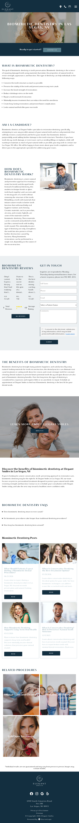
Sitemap (39, 813)
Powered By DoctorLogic (39, 819)
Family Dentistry (25, 31)
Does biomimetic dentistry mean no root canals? (23, 512)
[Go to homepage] (28, 6)
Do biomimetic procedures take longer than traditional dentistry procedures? (35, 518)
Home (8, 31)
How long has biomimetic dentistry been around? (24, 525)
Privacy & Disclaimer (39, 810)
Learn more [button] (70, 334)
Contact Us (52, 50)
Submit (49, 342)
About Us (39, 431)
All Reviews (20, 316)
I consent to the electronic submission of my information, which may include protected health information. (58, 331)
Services (15, 31)
